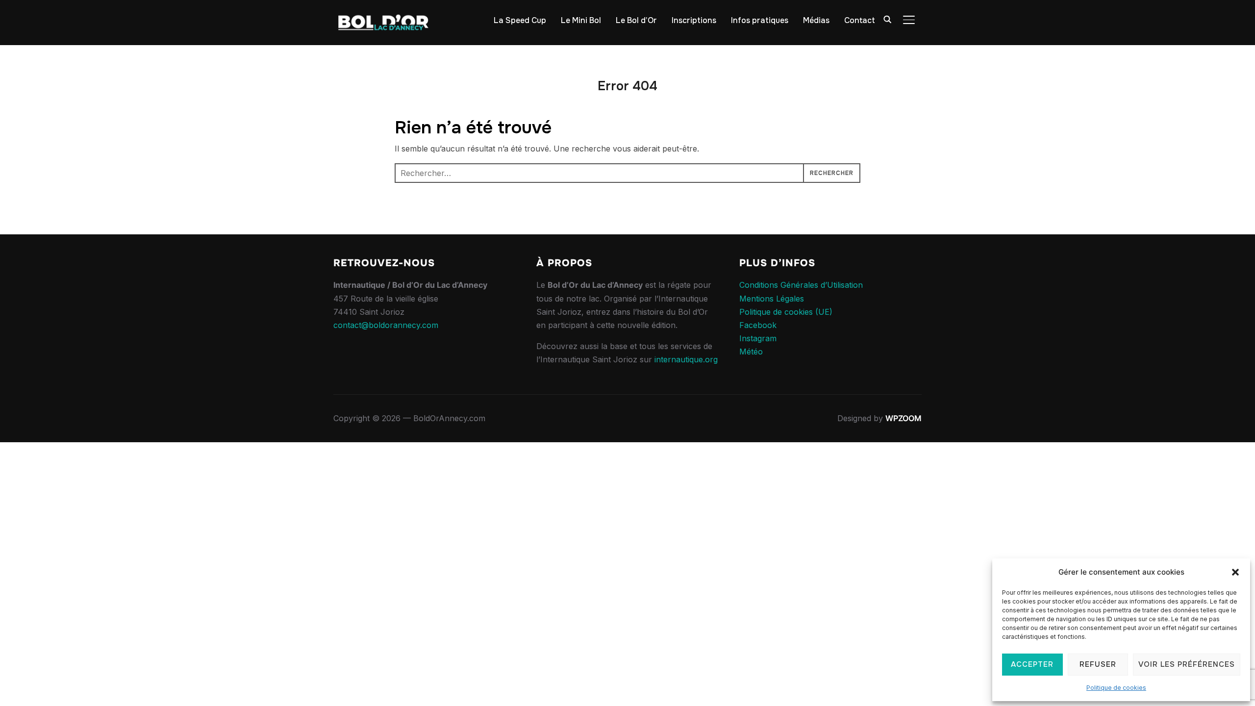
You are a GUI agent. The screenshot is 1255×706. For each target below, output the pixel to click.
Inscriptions (694, 20)
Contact (859, 20)
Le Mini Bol (581, 20)
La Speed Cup (520, 20)
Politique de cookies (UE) (785, 312)
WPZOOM (903, 418)
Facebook (758, 325)
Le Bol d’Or (636, 20)
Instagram (758, 338)
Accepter (1032, 664)
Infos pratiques (759, 20)
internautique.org (686, 359)
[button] (1235, 572)
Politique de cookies (1116, 687)
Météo (751, 351)
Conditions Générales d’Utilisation (801, 285)
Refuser (1097, 664)
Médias (816, 20)
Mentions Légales (771, 298)
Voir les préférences (1186, 664)
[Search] (887, 18)
